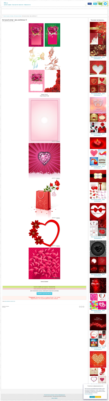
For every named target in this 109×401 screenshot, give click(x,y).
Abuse (53, 398)
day (14, 301)
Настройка (98, 396)
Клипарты (5, 21)
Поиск (89, 3)
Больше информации (89, 394)
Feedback (55, 398)
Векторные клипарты (11, 21)
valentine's (12, 301)
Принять (92, 396)
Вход (100, 3)
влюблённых (8, 301)
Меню (95, 3)
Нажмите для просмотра (44, 293)
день (5, 301)
